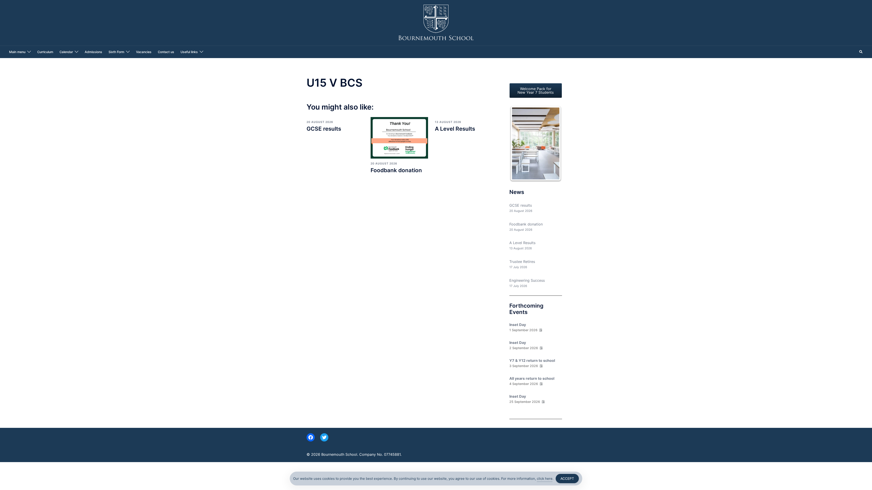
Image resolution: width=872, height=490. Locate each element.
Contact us (166, 52)
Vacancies (143, 52)
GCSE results (324, 128)
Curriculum (45, 52)
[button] (861, 52)
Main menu (17, 52)
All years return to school (531, 378)
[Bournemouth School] (436, 22)
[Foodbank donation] (399, 137)
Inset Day (517, 324)
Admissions (93, 52)
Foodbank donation (396, 170)
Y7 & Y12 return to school (532, 360)
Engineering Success (527, 280)
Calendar (66, 52)
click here (544, 478)
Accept (567, 478)
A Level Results (455, 128)
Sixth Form (116, 52)
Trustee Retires (522, 261)
